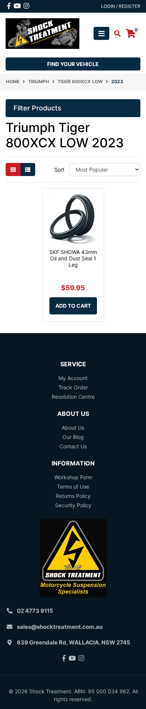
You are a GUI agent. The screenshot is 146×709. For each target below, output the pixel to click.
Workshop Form (73, 477)
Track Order (73, 387)
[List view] (27, 169)
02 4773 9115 (35, 610)
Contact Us (73, 446)
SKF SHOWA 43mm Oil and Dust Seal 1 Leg (73, 258)
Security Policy (73, 505)
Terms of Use (73, 486)
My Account (73, 378)
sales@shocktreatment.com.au (60, 626)
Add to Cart (73, 305)
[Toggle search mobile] (115, 33)
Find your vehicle (73, 64)
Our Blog (73, 437)
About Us (73, 427)
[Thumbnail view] (13, 169)
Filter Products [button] (37, 108)
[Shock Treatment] (42, 33)
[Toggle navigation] (101, 33)
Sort (59, 169)
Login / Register (120, 6)
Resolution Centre (73, 396)
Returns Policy (73, 496)
